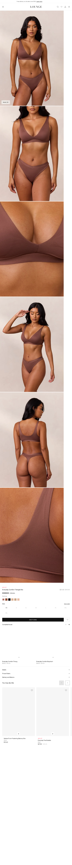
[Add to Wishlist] (67, 620)
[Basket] (69, 6)
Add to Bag (33, 620)
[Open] (3, 6)
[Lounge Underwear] (35, 7)
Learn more (39, 1)
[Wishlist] (61, 6)
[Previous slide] (61, 683)
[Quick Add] (19, 657)
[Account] (65, 6)
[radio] (6, 608)
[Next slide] (67, 683)
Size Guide (67, 603)
